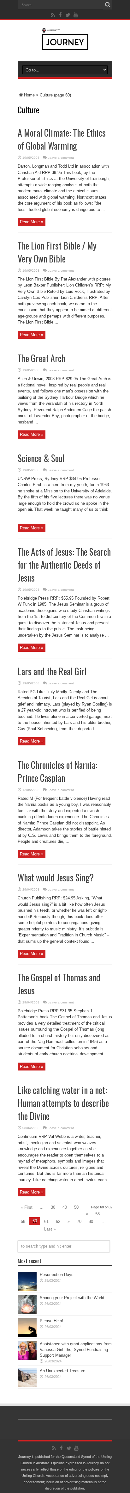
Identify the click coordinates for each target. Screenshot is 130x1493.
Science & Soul (41, 458)
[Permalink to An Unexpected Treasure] (27, 1385)
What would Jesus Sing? (56, 877)
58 (97, 1214)
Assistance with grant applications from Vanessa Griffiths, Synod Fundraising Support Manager (76, 1350)
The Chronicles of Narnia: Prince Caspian (57, 771)
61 (46, 1221)
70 (79, 1221)
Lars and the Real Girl (52, 671)
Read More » (31, 221)
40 (64, 1207)
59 (23, 1221)
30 (53, 1207)
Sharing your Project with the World (72, 1297)
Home (29, 95)
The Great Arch (41, 358)
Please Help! (51, 1320)
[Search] (107, 4)
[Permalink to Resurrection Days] (27, 1289)
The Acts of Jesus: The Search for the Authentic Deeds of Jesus (64, 564)
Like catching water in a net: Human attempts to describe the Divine (63, 1102)
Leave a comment (61, 157)
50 (76, 1207)
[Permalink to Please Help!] (27, 1335)
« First (26, 1207)
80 (91, 1221)
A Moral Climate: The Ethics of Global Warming (62, 139)
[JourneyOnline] (65, 45)
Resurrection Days (57, 1274)
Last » (50, 1229)
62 (58, 1221)
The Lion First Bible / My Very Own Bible (57, 252)
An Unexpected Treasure (62, 1370)
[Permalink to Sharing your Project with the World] (27, 1312)
